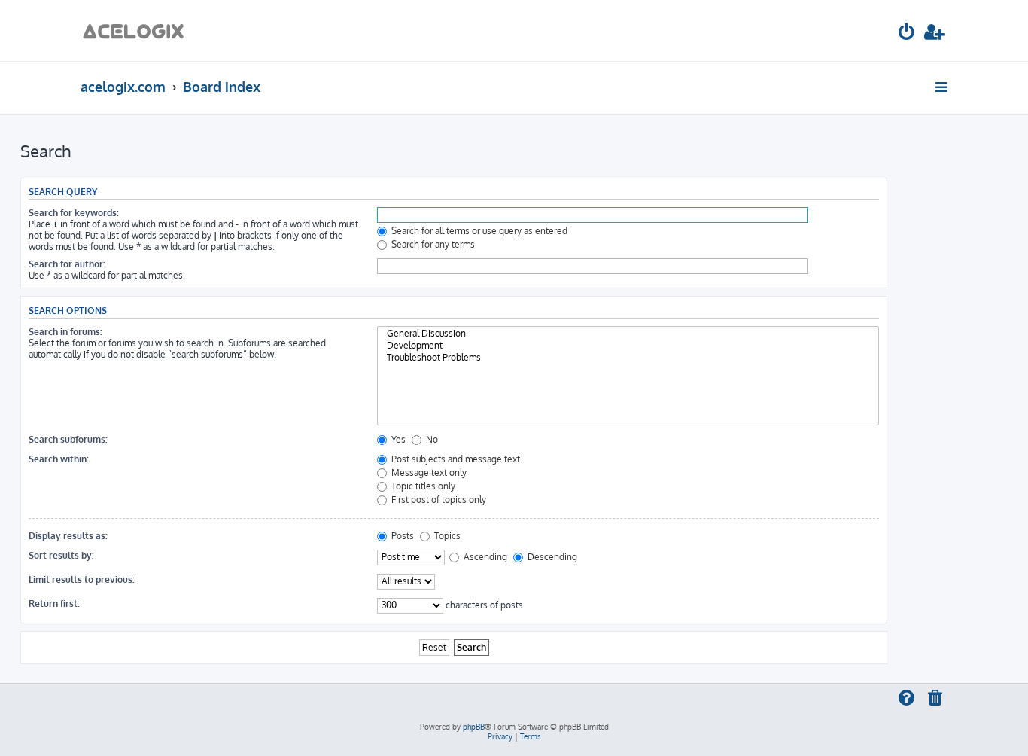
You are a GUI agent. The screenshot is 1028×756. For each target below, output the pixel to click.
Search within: (59, 459)
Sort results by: (61, 555)
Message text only (428, 472)
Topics (446, 535)
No (431, 439)
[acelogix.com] (138, 30)
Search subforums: (68, 439)
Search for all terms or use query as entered (478, 230)
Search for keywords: (74, 212)
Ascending (484, 556)
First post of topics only (437, 499)
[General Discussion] (628, 334)
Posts (401, 535)
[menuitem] (907, 34)
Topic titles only (422, 486)
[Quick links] (942, 87)
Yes (397, 439)
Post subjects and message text (454, 459)
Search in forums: (65, 331)
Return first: (54, 603)
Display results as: (68, 535)
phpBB (474, 726)
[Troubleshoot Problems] (628, 358)
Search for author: (67, 264)
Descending (551, 556)
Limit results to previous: (82, 579)
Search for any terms (432, 244)
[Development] (628, 346)
